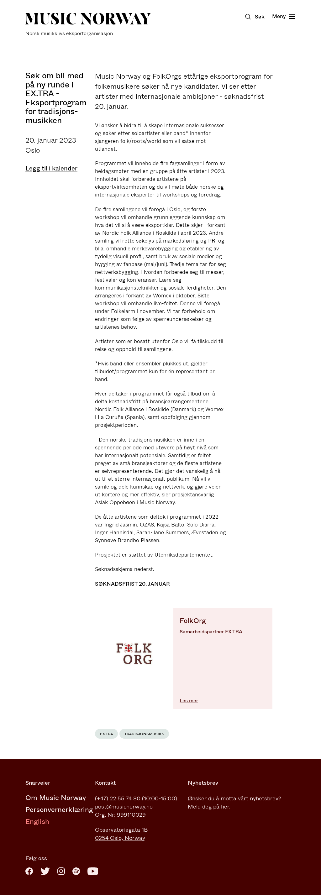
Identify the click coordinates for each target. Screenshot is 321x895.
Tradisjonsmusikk (144, 734)
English (37, 821)
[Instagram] (61, 871)
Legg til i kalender (51, 168)
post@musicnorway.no (124, 807)
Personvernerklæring (59, 809)
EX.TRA (106, 734)
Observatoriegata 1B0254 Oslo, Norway (121, 834)
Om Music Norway (55, 798)
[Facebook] (29, 871)
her (225, 807)
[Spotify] (76, 871)
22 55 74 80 (125, 798)
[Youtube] (92, 871)
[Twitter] (45, 871)
